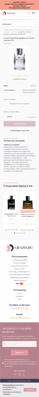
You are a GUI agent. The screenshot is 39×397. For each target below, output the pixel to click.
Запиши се (19, 353)
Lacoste (33, 85)
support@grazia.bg (19, 317)
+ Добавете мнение (19, 79)
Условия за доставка (19, 260)
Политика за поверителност (19, 272)
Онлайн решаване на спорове (19, 274)
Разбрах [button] (30, 390)
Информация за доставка (20, 131)
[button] (14, 233)
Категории (6, 24)
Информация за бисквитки (19, 277)
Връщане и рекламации (19, 266)
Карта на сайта (19, 280)
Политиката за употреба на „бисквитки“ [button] (12, 393)
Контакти (19, 296)
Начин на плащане (19, 263)
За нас (19, 293)
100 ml (9, 117)
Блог (19, 299)
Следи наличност (19, 124)
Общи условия (19, 269)
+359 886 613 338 (19, 308)
